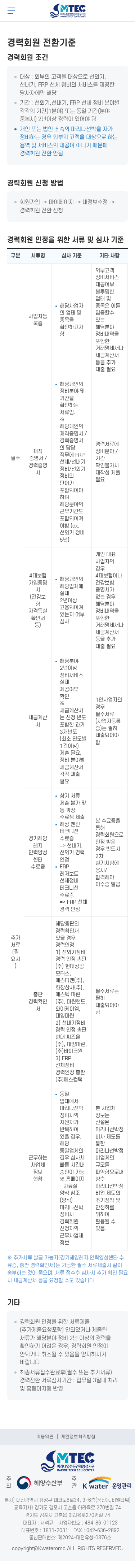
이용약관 (45, 1436)
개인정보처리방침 (78, 1436)
